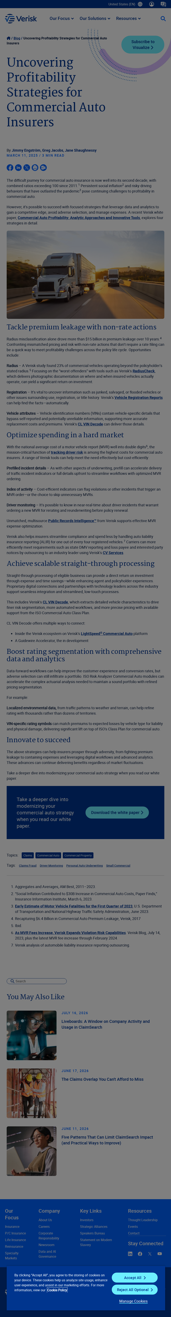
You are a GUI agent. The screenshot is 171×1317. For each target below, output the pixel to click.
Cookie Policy (57, 1290)
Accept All (133, 1277)
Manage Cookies (133, 1301)
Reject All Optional (133, 1289)
